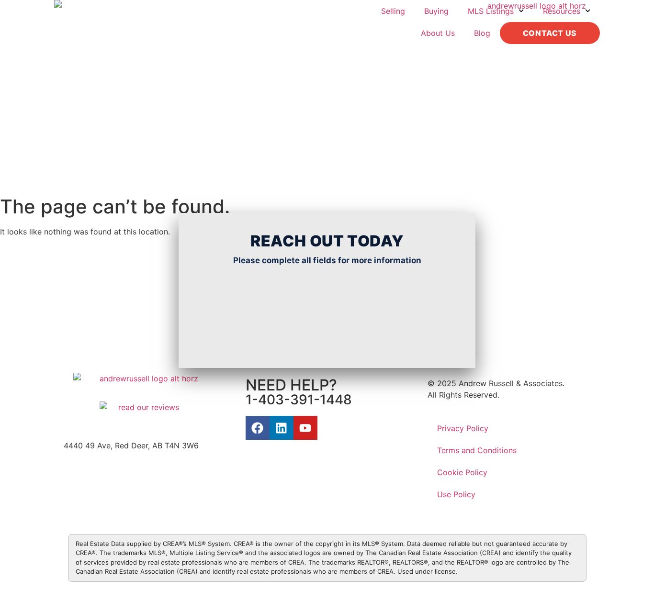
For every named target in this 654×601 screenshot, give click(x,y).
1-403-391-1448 (299, 399)
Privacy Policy (462, 428)
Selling (393, 11)
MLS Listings (491, 11)
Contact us (550, 33)
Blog (482, 33)
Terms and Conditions (477, 450)
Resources (561, 11)
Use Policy (456, 494)
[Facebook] (258, 428)
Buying (436, 11)
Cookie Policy (462, 472)
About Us (438, 33)
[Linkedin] (281, 428)
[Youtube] (305, 428)
